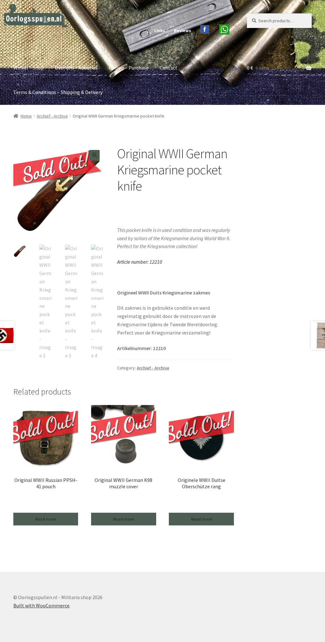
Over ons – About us (76, 67)
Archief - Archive (52, 116)
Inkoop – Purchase (129, 67)
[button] (95, 155)
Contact (168, 67)
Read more (45, 519)
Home (26, 116)
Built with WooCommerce (41, 605)
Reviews (182, 30)
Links (159, 30)
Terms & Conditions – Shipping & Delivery (58, 92)
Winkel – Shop (28, 67)
